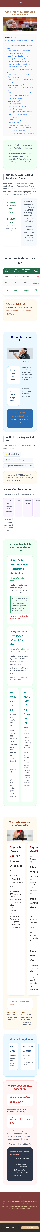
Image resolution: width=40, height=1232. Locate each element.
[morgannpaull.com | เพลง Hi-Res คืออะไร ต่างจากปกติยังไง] (21, 3)
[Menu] (2, 3)
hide (15, 37)
